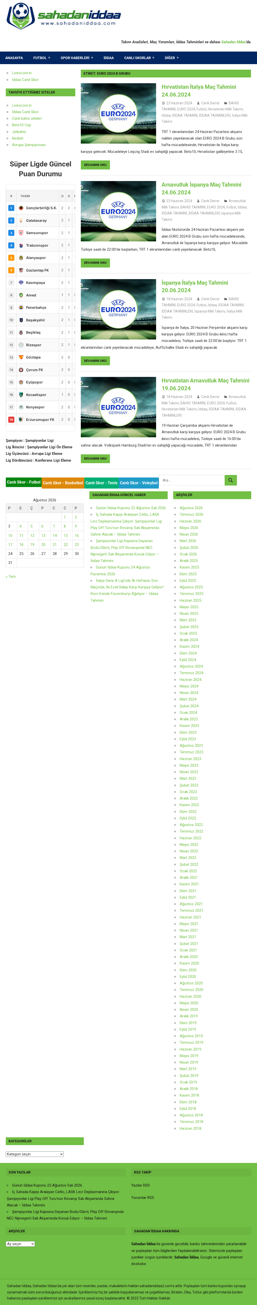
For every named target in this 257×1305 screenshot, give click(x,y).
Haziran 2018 (190, 1128)
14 (55, 535)
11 (21, 535)
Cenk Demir (210, 103)
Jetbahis (19, 131)
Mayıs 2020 (189, 1003)
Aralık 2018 (189, 1088)
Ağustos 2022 (191, 824)
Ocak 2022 (188, 871)
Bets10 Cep (21, 125)
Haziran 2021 (190, 917)
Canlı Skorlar (137, 58)
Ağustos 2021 (191, 904)
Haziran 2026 (190, 521)
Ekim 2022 (188, 811)
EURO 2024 (186, 109)
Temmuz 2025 (191, 593)
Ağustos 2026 (191, 508)
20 (43, 544)
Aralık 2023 (189, 719)
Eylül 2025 (188, 580)
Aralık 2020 (189, 956)
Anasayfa (14, 58)
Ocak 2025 (188, 633)
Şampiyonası (35, 145)
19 (32, 544)
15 (66, 535)
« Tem (11, 576)
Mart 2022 (188, 857)
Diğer (170, 58)
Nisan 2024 (189, 692)
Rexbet (17, 138)
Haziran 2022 (190, 838)
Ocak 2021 (188, 950)
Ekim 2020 (188, 970)
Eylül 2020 (188, 976)
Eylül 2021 (188, 897)
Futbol (40, 58)
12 (32, 535)
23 (77, 544)
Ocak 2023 (188, 792)
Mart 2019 (188, 1069)
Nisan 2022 (189, 851)
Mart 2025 (188, 620)
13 (43, 535)
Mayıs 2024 (189, 686)
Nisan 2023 (189, 772)
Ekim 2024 (188, 653)
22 (66, 544)
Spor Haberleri (75, 58)
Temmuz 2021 (191, 910)
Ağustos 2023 (191, 745)
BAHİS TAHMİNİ (193, 207)
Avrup (17, 145)
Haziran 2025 (190, 600)
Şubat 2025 (189, 627)
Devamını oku (95, 165)
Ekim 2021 (188, 891)
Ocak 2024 (188, 712)
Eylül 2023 (188, 739)
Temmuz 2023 (191, 752)
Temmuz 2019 (191, 1042)
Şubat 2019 (189, 1075)
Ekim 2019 (188, 1023)
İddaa (109, 58)
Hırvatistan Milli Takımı (225, 109)
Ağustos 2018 (191, 1115)
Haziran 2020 (190, 996)
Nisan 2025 (189, 613)
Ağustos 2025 (191, 587)
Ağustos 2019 (191, 1036)
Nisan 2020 (189, 1009)
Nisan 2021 (189, 930)
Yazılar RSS (140, 1185)
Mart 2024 (188, 699)
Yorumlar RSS (142, 1197)
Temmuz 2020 (191, 989)
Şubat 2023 (189, 785)
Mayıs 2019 (189, 1056)
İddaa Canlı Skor (25, 79)
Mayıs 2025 (189, 607)
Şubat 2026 (189, 547)
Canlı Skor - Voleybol (139, 483)
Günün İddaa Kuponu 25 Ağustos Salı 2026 (131, 508)
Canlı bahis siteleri (27, 118)
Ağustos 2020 (191, 983)
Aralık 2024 (189, 640)
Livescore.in (22, 73)
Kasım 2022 (189, 805)
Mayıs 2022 (189, 844)
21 (55, 544)
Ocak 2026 (188, 554)
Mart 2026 (188, 541)
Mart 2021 (188, 937)
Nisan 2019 (189, 1062)
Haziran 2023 (190, 759)
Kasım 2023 (189, 725)
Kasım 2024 (189, 646)
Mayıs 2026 (189, 528)
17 (10, 544)
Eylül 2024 (188, 660)
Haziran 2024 (190, 679)
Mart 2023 (188, 778)
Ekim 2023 (188, 732)
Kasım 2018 (189, 1095)
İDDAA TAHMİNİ (185, 115)
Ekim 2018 (188, 1102)
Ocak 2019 (188, 1082)
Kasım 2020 (189, 963)
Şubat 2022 (189, 864)
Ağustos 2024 (191, 666)
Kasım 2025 (189, 567)
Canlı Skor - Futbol (23, 482)
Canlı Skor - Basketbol (63, 483)
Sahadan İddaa (233, 42)
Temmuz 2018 (191, 1121)
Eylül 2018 (188, 1108)
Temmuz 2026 (191, 514)
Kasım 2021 (189, 884)
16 (77, 535)
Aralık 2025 (189, 560)
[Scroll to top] (248, 1296)
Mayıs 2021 (189, 924)
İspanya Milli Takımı (210, 311)
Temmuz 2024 (191, 673)
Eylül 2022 (188, 818)
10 (10, 535)
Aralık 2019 (189, 1016)
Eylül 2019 (188, 1029)
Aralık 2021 (189, 877)
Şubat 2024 (189, 706)
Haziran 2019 (190, 1049)
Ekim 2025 (188, 574)
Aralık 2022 (189, 798)
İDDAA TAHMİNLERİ (214, 115)
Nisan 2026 (189, 534)
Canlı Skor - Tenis (101, 483)
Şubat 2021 (189, 943)
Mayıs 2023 (189, 765)
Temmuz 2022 (191, 831)
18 (21, 544)
